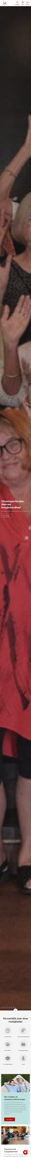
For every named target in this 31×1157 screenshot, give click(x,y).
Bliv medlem (9, 1119)
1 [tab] (1, 1007)
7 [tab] (13, 1007)
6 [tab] (11, 1007)
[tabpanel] (15, 508)
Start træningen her (8, 515)
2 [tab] (3, 1007)
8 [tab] (15, 1007)
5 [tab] (9, 1007)
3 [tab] (5, 1007)
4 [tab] (7, 1007)
